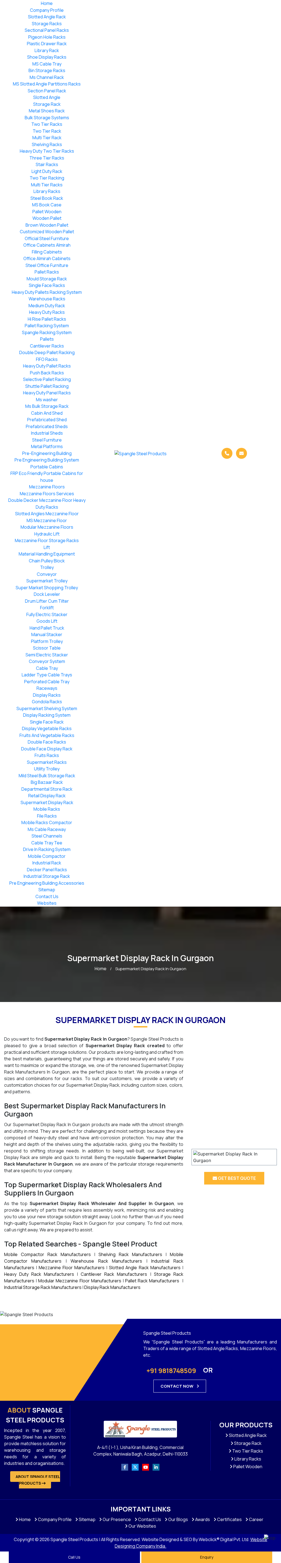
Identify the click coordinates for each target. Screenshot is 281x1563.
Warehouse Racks (47, 299)
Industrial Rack (46, 863)
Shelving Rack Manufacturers (130, 1254)
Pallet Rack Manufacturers (152, 1281)
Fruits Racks (47, 755)
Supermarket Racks (47, 762)
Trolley (47, 567)
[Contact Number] (226, 453)
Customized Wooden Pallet (47, 232)
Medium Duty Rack (47, 306)
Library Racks (46, 191)
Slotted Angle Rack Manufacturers (144, 1268)
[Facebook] (124, 1467)
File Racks (47, 816)
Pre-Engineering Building (47, 453)
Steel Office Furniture (47, 265)
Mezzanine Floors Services (47, 494)
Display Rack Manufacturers (112, 1287)
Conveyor (47, 574)
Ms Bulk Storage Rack (47, 406)
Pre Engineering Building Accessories (46, 883)
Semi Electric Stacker (47, 655)
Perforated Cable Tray (46, 682)
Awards (202, 1519)
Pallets (47, 339)
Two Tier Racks (46, 124)
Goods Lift (46, 621)
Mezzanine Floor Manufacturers (72, 1268)
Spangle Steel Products (35, 1414)
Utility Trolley (47, 769)
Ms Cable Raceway (47, 829)
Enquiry (206, 1557)
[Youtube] (145, 1467)
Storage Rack (47, 104)
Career (255, 1519)
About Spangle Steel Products (38, 1480)
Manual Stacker (46, 634)
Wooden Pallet (46, 218)
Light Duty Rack (47, 171)
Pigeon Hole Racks (47, 37)
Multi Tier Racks (47, 185)
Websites (47, 903)
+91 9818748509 (171, 1370)
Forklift (47, 608)
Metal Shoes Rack (47, 111)
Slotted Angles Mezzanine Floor (47, 514)
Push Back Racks (47, 373)
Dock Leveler (47, 594)
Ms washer (47, 400)
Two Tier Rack (47, 131)
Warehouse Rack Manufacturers (106, 1261)
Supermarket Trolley (47, 581)
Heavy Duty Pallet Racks (47, 366)
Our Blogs (177, 1519)
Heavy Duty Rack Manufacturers (39, 1274)
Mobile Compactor (47, 856)
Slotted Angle (46, 97)
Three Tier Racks (46, 158)
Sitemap (46, 890)
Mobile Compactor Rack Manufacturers (47, 1254)
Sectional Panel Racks (47, 30)
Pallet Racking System (47, 326)
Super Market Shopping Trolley (47, 588)
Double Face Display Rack (46, 749)
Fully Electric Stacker (47, 614)
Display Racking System (47, 715)
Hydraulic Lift (47, 534)
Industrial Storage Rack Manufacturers (43, 1287)
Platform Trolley (47, 641)
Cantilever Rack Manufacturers (114, 1274)
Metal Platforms (47, 446)
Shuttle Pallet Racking (47, 386)
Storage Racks (47, 24)
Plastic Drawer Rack (47, 44)
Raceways (46, 688)
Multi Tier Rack (46, 138)
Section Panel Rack (47, 91)
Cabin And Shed (47, 413)
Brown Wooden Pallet (47, 225)
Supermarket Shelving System (46, 708)
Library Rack (47, 50)
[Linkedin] (156, 1467)
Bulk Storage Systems (47, 118)
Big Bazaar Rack (47, 782)
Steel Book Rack (46, 198)
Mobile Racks (46, 809)
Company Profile (47, 10)
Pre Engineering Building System (47, 460)
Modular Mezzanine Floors (47, 527)
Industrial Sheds (47, 433)
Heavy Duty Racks (47, 312)
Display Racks (47, 695)
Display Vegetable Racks (47, 728)
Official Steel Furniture (47, 238)
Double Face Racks (47, 742)
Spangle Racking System (47, 332)
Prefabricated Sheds (47, 426)
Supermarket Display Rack (47, 802)
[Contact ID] (241, 453)
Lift (47, 547)
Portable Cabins (46, 467)
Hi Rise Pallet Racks (47, 319)
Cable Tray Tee (46, 843)
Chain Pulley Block (47, 561)
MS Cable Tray (46, 64)
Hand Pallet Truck (47, 628)
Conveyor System (47, 661)
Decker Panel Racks (47, 870)
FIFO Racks (47, 359)
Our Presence (116, 1519)
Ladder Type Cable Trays (47, 675)
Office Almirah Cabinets (47, 258)
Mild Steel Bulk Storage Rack (47, 776)
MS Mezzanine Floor (47, 520)
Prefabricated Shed (47, 420)
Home (47, 3)
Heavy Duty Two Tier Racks (47, 151)
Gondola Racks (47, 702)
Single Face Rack (47, 722)
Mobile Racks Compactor (46, 822)
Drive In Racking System (47, 849)
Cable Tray (47, 668)
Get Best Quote (236, 1178)
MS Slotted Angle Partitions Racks (47, 84)
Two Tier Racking (47, 178)
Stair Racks (47, 164)
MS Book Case (46, 205)
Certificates (229, 1519)
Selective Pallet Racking (47, 379)
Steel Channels (47, 836)
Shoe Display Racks (46, 57)
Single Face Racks (47, 285)
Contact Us (46, 896)
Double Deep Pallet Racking (47, 352)
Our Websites (142, 1526)
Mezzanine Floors (47, 487)
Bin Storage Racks (47, 70)
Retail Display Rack (47, 796)
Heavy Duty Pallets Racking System (47, 292)
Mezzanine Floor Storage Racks (47, 540)
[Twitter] (135, 1467)
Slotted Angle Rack (47, 17)
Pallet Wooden (46, 212)
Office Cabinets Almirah (47, 245)
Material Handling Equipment (47, 554)
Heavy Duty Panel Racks (47, 393)
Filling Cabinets (47, 252)
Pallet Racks (47, 272)
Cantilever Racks (47, 346)
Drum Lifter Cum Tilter (47, 601)
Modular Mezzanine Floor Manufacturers (79, 1281)
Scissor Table (47, 648)
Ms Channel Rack (47, 77)
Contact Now (177, 1386)
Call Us (74, 1557)
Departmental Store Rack (46, 789)
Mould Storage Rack (47, 279)
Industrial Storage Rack (47, 876)
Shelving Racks (47, 144)
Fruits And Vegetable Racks (46, 735)
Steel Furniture (47, 440)
